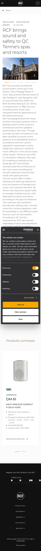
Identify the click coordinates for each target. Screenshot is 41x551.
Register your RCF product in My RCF (20, 472)
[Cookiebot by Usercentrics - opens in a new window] (24, 229)
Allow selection (20, 312)
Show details (29, 298)
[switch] (35, 275)
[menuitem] (20, 545)
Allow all (20, 305)
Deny (21, 319)
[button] (7, 82)
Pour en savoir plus (15, 439)
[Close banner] (37, 230)
